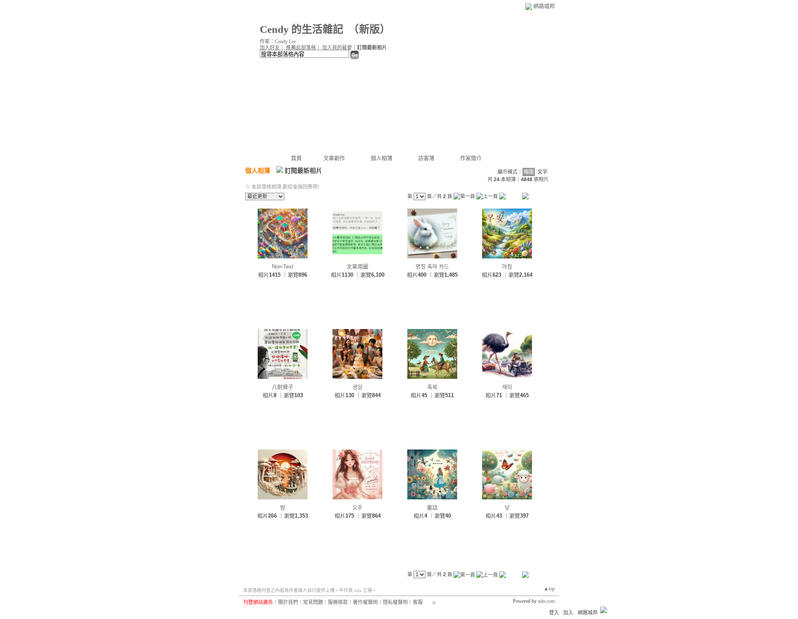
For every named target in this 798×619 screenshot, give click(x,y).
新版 (369, 29)
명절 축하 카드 (432, 266)
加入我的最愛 (337, 48)
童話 (432, 507)
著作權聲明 (365, 602)
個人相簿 (381, 158)
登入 (554, 613)
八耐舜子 (282, 387)
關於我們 (288, 602)
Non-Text (282, 266)
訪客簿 (426, 158)
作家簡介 (471, 158)
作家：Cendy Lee (278, 41)
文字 (542, 172)
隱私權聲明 (395, 602)
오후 (357, 507)
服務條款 (338, 602)
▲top (549, 589)
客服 (418, 602)
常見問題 (313, 602)
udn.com (546, 601)
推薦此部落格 (301, 48)
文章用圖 (357, 266)
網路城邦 (544, 6)
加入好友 (270, 48)
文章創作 (334, 158)
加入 (568, 613)
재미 (507, 387)
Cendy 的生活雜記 (301, 29)
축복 (432, 387)
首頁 (296, 158)
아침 (507, 266)
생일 (357, 387)
